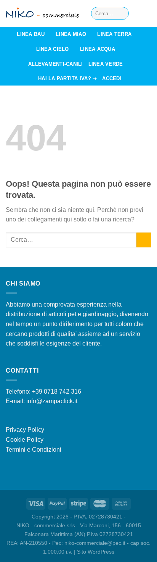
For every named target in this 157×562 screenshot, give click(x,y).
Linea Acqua (97, 49)
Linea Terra (114, 34)
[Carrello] (147, 13)
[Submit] (121, 13)
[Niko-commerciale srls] (43, 13)
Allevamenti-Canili (55, 64)
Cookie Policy (24, 439)
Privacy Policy (25, 429)
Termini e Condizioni (33, 449)
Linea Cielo (52, 49)
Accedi (112, 78)
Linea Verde (105, 64)
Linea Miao (71, 34)
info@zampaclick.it (51, 401)
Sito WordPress (95, 552)
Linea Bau (30, 34)
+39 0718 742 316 (56, 391)
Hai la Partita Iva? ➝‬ (67, 78)
